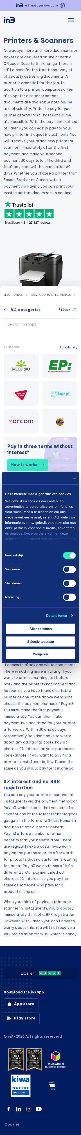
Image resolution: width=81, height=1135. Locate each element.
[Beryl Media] (59, 393)
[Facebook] (9, 1109)
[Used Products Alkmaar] (59, 421)
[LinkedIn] (19, 1109)
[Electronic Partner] (59, 366)
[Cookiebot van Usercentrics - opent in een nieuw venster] (57, 478)
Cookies (12, 1124)
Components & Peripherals (51, 294)
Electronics (13, 294)
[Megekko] (21, 366)
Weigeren (40, 654)
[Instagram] (29, 1109)
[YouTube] (39, 1109)
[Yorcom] (21, 421)
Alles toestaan (40, 629)
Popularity (68, 347)
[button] (40, 5)
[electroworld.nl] (21, 393)
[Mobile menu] (71, 19)
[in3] (17, 20)
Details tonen (56, 615)
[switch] (69, 569)
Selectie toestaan (40, 641)
